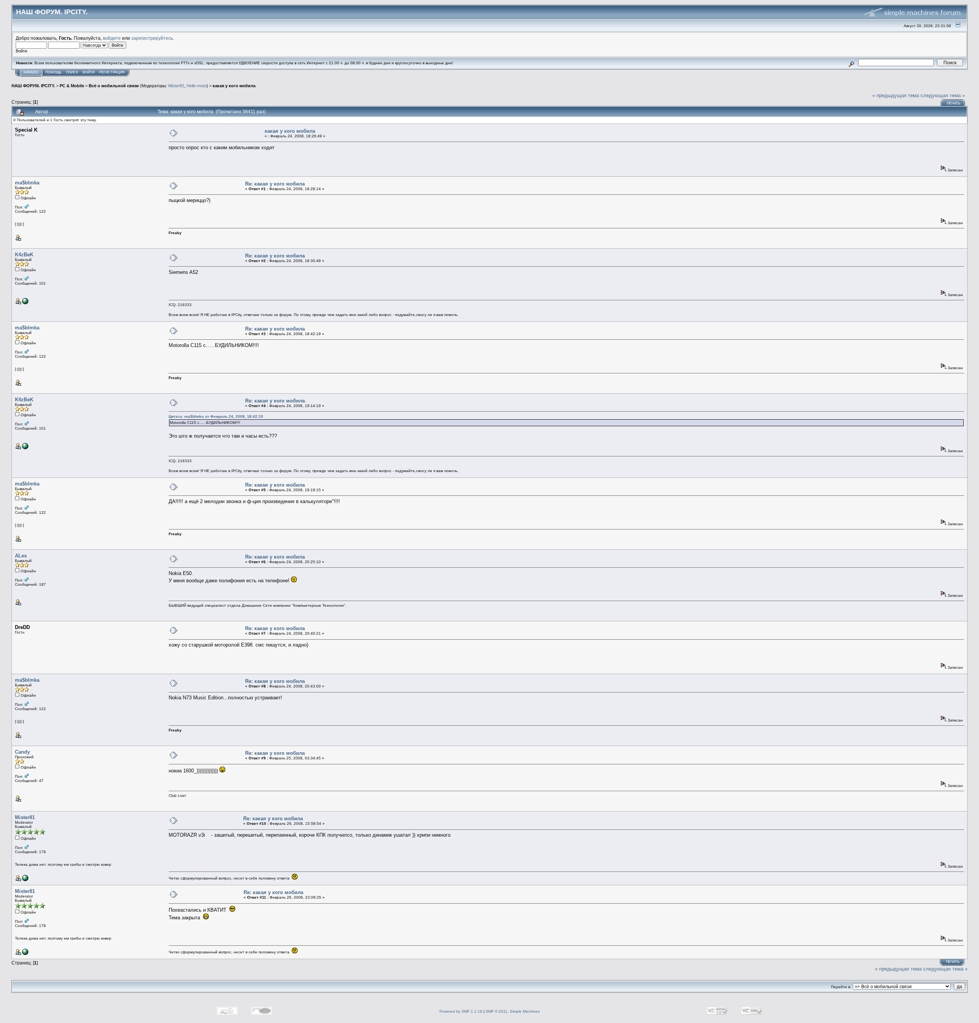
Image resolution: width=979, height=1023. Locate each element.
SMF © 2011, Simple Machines (513, 1011)
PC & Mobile (72, 85)
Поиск (72, 72)
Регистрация (112, 72)
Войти (88, 72)
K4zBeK (24, 254)
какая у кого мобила (234, 85)
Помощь (54, 72)
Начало (31, 72)
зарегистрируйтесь (152, 38)
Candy (22, 752)
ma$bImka (27, 183)
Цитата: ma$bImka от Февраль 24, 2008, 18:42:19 (216, 416)
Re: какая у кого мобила (275, 184)
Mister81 (176, 85)
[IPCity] (25, 303)
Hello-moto (197, 85)
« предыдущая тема (895, 95)
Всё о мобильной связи (114, 85)
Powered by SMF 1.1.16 (460, 1011)
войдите (112, 38)
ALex (21, 556)
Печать (953, 103)
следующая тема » (942, 95)
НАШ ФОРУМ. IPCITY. (33, 85)
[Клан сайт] (25, 880)
